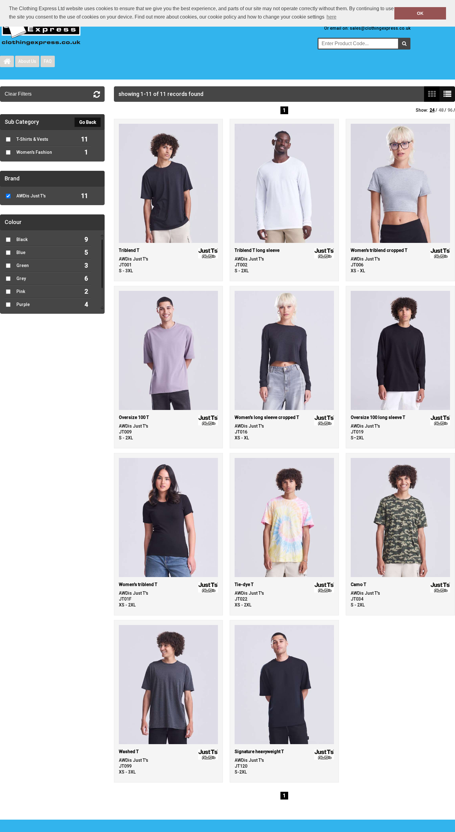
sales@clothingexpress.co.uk (380, 28)
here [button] (331, 16)
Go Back (87, 122)
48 (441, 110)
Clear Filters (18, 94)
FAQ (48, 61)
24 (432, 110)
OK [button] (420, 13)
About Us (27, 61)
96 (450, 110)
